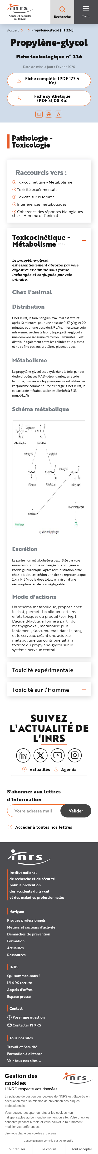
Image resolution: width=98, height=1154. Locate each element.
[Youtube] (57, 755)
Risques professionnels (26, 920)
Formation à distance (24, 1053)
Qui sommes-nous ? (23, 975)
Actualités (15, 947)
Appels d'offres (20, 989)
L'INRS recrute (19, 982)
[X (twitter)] (40, 755)
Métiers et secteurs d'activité (31, 927)
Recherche (62, 16)
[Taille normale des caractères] (58, 114)
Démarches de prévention (28, 934)
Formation (15, 941)
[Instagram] (75, 755)
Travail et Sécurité (22, 1046)
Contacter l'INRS (27, 1025)
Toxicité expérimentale (37, 189)
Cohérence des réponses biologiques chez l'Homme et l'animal (47, 213)
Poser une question (29, 1017)
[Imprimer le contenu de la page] (48, 114)
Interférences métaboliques (41, 204)
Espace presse (19, 996)
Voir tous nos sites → (24, 1060)
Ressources (16, 954)
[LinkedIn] (23, 755)
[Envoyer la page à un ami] (39, 114)
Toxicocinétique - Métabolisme (44, 182)
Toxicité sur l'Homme (35, 196)
